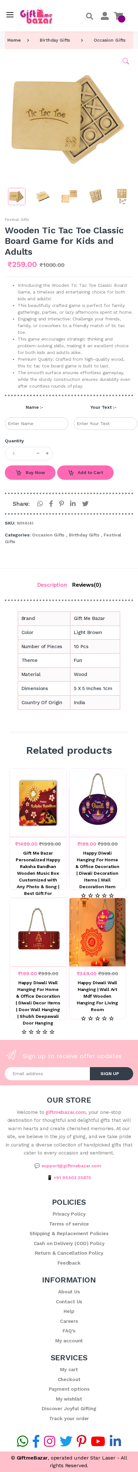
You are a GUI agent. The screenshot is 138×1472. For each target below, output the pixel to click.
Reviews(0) (86, 585)
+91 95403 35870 (72, 1177)
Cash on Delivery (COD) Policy (69, 1243)
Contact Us (69, 1302)
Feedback (69, 1263)
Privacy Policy (69, 1214)
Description (52, 585)
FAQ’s (69, 1331)
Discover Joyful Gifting (69, 1409)
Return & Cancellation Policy (69, 1253)
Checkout (69, 1379)
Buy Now (34, 472)
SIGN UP (109, 1073)
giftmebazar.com (66, 1112)
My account (69, 1341)
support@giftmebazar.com (71, 1165)
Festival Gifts (17, 219)
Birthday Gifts (55, 40)
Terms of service (69, 1224)
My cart (69, 1369)
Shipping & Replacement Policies (69, 1233)
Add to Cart (89, 472)
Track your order (69, 1418)
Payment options (69, 1389)
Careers (69, 1321)
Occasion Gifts (109, 40)
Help (69, 1311)
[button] (89, 16)
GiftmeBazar (32, 1458)
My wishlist (69, 1399)
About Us (69, 1292)
